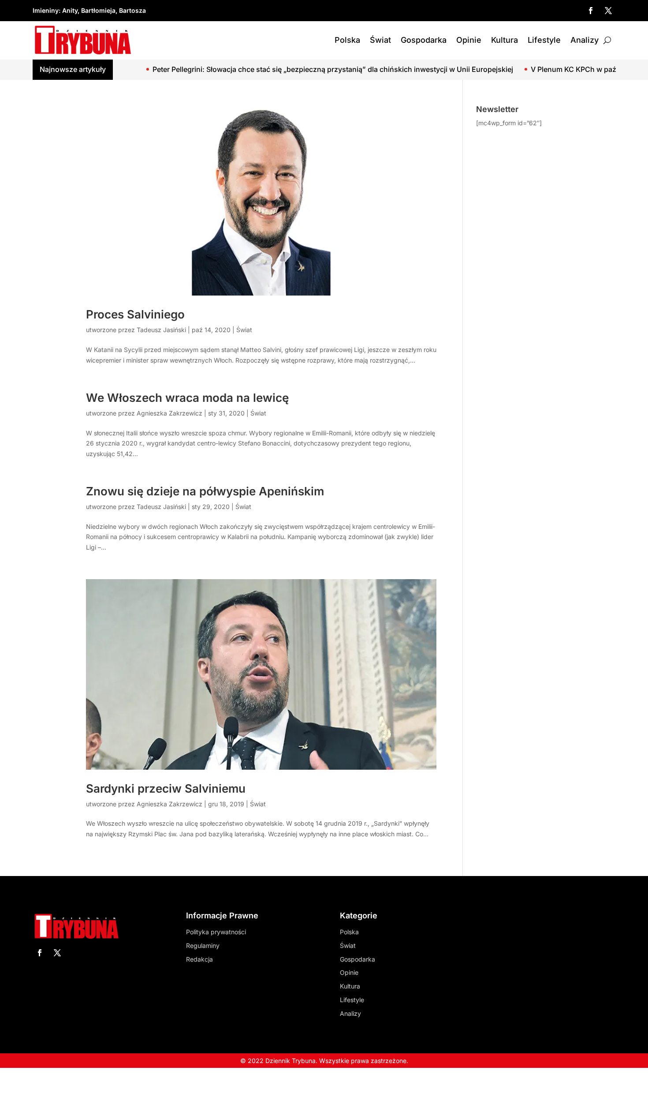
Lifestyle (544, 40)
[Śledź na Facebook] (591, 11)
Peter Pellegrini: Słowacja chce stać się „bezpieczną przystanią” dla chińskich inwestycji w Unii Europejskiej (292, 69)
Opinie (468, 40)
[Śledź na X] (608, 11)
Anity (70, 10)
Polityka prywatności (216, 932)
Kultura (504, 40)
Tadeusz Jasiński (161, 329)
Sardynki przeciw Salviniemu (166, 788)
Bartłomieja (98, 10)
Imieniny (46, 10)
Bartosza (132, 10)
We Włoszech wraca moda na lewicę (187, 397)
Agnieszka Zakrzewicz (169, 413)
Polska (347, 40)
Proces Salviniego (135, 314)
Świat (380, 40)
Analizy (584, 40)
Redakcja (199, 959)
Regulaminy (203, 945)
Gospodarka (424, 40)
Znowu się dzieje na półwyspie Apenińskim (205, 491)
